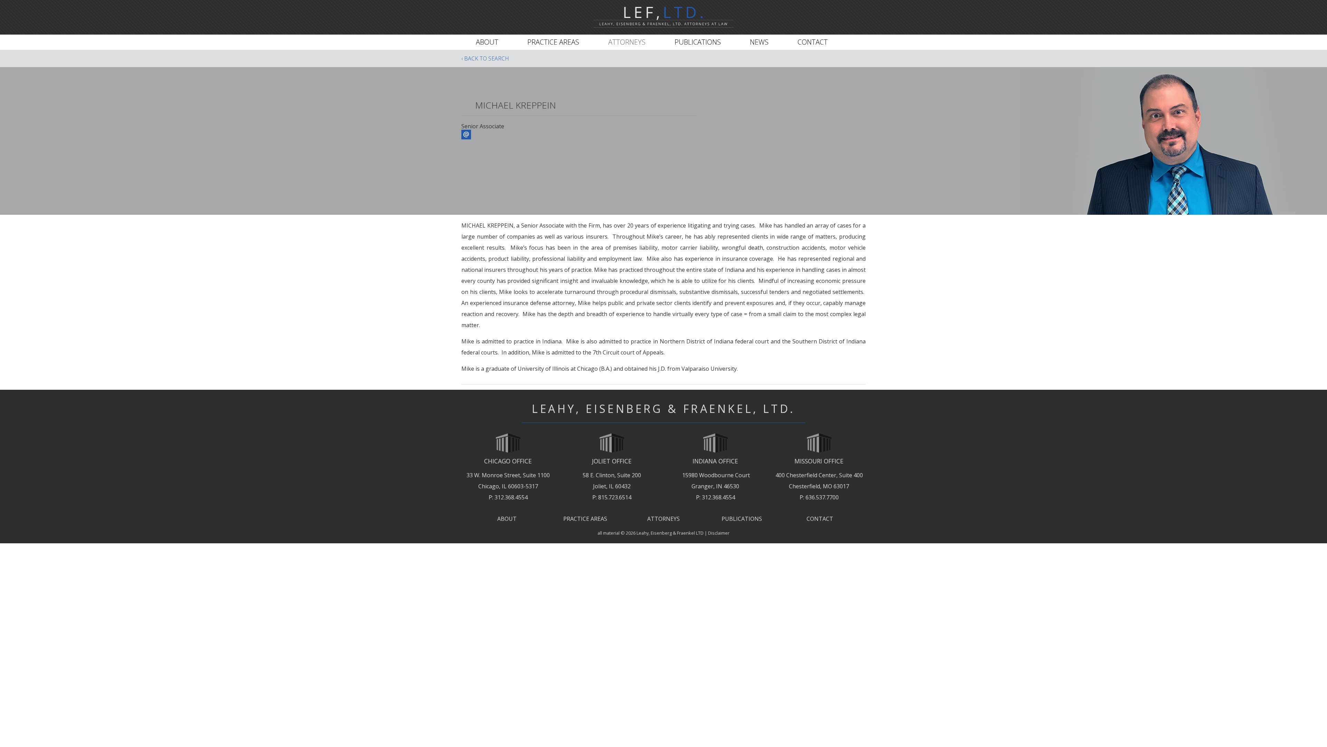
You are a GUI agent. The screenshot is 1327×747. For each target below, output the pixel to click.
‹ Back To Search (485, 58)
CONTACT (820, 519)
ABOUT (507, 519)
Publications (698, 42)
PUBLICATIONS (742, 519)
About (487, 42)
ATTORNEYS (663, 519)
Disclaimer (719, 533)
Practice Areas (553, 42)
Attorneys (627, 42)
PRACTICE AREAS (585, 519)
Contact (813, 42)
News (759, 42)
